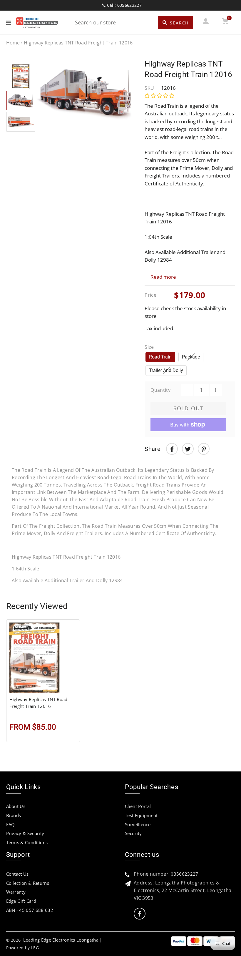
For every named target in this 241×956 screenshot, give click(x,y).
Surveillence (137, 824)
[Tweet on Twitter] (188, 449)
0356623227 (184, 874)
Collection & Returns (27, 883)
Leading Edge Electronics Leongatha (60, 940)
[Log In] (206, 22)
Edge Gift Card (21, 901)
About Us (16, 806)
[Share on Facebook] (172, 449)
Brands (13, 815)
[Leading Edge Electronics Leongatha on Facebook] (140, 914)
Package (191, 357)
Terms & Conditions (27, 842)
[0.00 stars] (160, 95)
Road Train (160, 357)
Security (133, 833)
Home (13, 42)
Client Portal (138, 806)
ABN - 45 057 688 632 (29, 910)
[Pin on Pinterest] (204, 449)
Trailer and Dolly (166, 370)
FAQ (10, 824)
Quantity (160, 390)
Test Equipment (141, 815)
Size (149, 347)
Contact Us (17, 874)
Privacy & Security (25, 833)
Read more (163, 276)
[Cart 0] (225, 22)
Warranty (16, 892)
